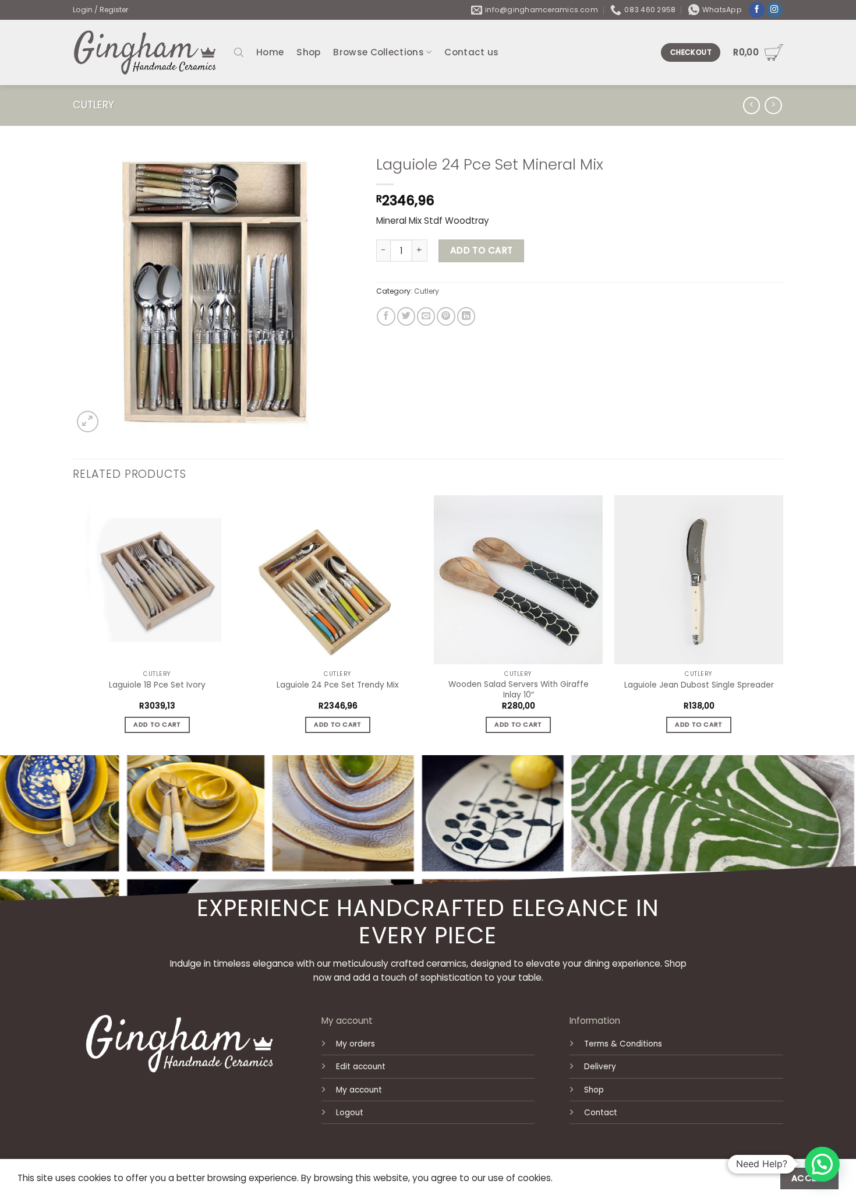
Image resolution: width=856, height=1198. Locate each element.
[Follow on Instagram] (774, 10)
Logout (349, 1112)
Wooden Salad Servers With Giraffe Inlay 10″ (518, 689)
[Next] (782, 624)
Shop (308, 52)
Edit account (360, 1066)
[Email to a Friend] (426, 316)
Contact (600, 1112)
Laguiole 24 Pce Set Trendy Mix (338, 685)
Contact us (471, 52)
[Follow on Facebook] (757, 10)
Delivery (600, 1066)
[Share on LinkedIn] (466, 316)
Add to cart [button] (157, 724)
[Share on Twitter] (406, 316)
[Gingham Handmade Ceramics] (145, 52)
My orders (355, 1043)
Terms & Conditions (623, 1043)
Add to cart (481, 250)
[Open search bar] (238, 52)
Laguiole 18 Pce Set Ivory (157, 685)
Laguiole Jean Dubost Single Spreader (699, 685)
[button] (822, 1164)
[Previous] (73, 624)
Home (270, 52)
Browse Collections (378, 52)
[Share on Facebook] (386, 316)
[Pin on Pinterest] (446, 316)
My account (359, 1089)
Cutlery (93, 105)
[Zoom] (87, 421)
